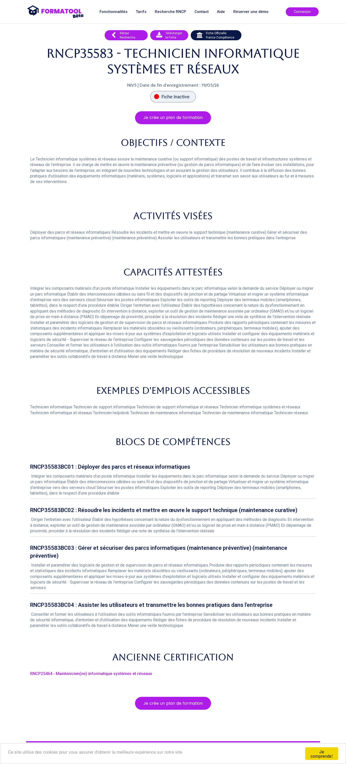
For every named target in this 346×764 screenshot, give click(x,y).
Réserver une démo (250, 12)
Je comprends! (322, 753)
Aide (221, 12)
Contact (202, 12)
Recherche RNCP (170, 12)
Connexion (302, 12)
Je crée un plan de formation (173, 117)
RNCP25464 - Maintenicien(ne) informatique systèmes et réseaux (91, 673)
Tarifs (141, 12)
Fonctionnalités (113, 12)
